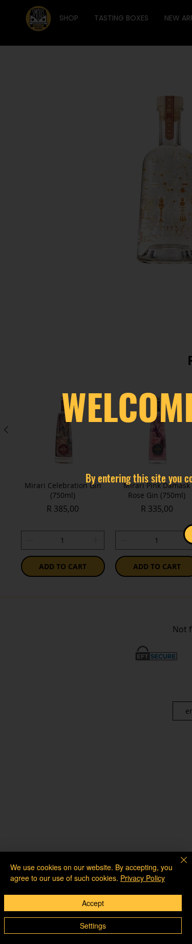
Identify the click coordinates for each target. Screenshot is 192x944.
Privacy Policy (142, 878)
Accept (93, 903)
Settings (93, 925)
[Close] (177, 866)
